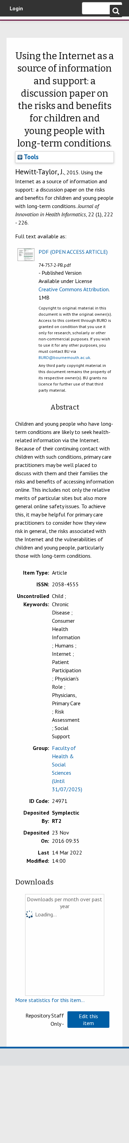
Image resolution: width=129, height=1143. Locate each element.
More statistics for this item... (50, 1000)
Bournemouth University (15, 26)
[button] (88, 1019)
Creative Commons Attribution (74, 289)
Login (16, 8)
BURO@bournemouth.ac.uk (64, 357)
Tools (30, 157)
